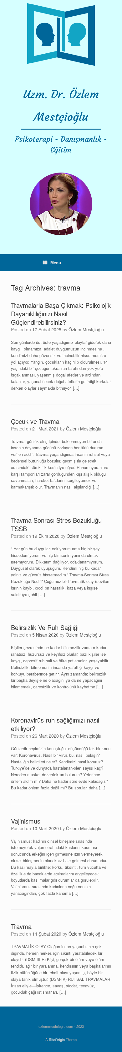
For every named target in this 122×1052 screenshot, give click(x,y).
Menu (55, 262)
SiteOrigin (57, 1039)
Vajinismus (25, 820)
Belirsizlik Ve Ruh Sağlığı (45, 627)
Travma (21, 926)
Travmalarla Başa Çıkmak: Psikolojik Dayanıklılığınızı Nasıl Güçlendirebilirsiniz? (61, 314)
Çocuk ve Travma (35, 421)
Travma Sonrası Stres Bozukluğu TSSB (56, 524)
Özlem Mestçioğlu (86, 329)
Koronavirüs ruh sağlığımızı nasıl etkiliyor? (55, 724)
